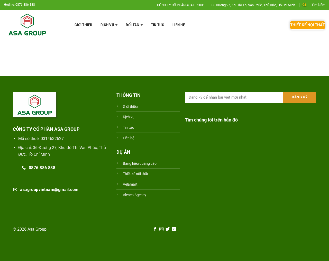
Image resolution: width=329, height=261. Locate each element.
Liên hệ (178, 25)
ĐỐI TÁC (132, 25)
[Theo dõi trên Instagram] (161, 229)
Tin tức (157, 25)
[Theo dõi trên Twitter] (168, 229)
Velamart (130, 184)
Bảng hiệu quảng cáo (140, 163)
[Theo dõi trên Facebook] (155, 229)
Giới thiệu (83, 25)
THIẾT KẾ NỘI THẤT (307, 25)
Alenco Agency (134, 195)
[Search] (304, 4)
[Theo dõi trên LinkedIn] (174, 229)
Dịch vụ (107, 25)
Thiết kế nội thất (135, 174)
